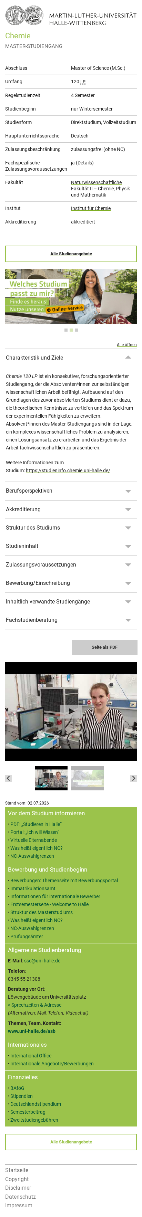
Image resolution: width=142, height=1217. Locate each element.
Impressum (18, 1205)
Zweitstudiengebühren (34, 1120)
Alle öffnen (127, 344)
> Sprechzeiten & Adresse (34, 1005)
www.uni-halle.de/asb (31, 1031)
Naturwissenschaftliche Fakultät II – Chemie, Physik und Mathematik (100, 189)
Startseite (16, 1170)
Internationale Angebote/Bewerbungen (52, 1064)
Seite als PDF (105, 647)
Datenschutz (20, 1197)
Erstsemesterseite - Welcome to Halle (49, 904)
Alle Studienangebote (71, 253)
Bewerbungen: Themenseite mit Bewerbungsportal (64, 881)
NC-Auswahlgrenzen (32, 856)
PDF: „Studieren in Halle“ (36, 824)
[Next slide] (133, 778)
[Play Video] (71, 712)
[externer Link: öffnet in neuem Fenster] (71, 320)
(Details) (85, 162)
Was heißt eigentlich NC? (36, 848)
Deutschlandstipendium (35, 1104)
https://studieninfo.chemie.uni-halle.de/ (68, 471)
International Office (30, 1056)
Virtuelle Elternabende (33, 840)
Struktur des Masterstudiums (41, 912)
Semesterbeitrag (27, 1112)
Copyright (17, 1179)
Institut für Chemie (91, 208)
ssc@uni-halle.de (42, 961)
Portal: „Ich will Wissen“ (34, 832)
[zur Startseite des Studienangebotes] (71, 15)
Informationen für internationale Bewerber (55, 897)
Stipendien (21, 1096)
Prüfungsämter (26, 937)
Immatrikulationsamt (32, 889)
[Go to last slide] (8, 778)
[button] (51, 778)
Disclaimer (18, 1188)
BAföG (17, 1088)
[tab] (66, 330)
